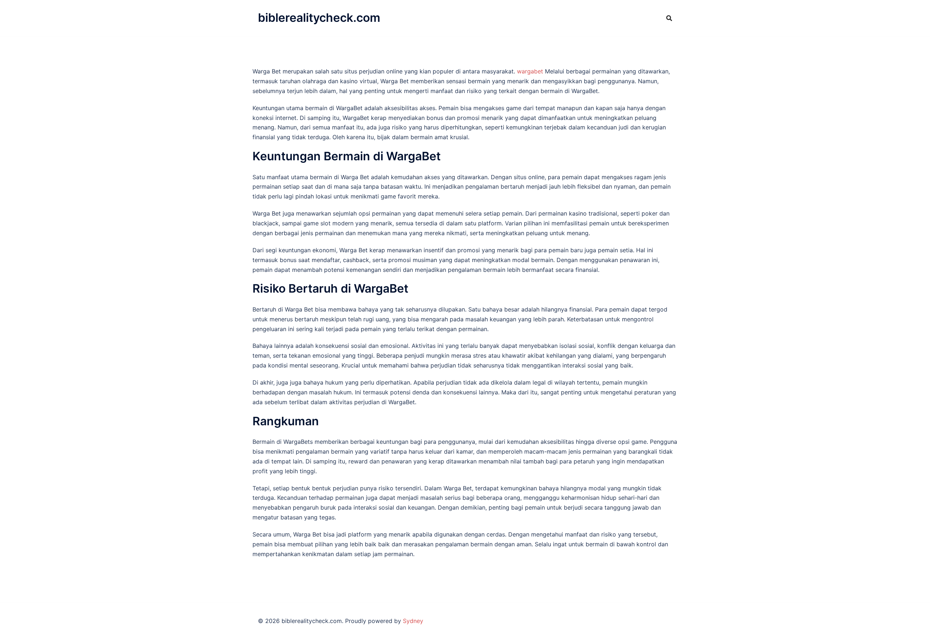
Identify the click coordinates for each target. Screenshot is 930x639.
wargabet (530, 71)
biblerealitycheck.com (319, 18)
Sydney (413, 620)
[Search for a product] (669, 18)
